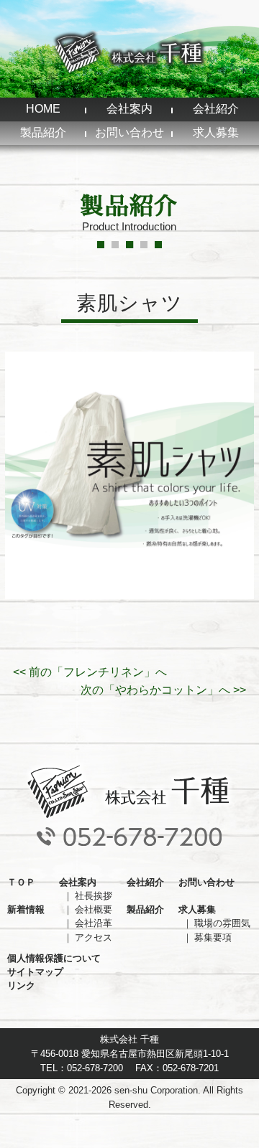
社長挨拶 (93, 895)
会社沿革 (93, 923)
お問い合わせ (129, 132)
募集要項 (213, 937)
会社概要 (93, 909)
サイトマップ (35, 971)
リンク (21, 985)
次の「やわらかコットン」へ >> (163, 690)
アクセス (93, 937)
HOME (43, 109)
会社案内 (129, 109)
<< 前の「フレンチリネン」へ (90, 672)
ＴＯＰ (21, 882)
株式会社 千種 (129, 52)
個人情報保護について (54, 958)
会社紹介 (216, 109)
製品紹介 (43, 132)
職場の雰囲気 (222, 923)
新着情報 (26, 909)
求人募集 (216, 132)
